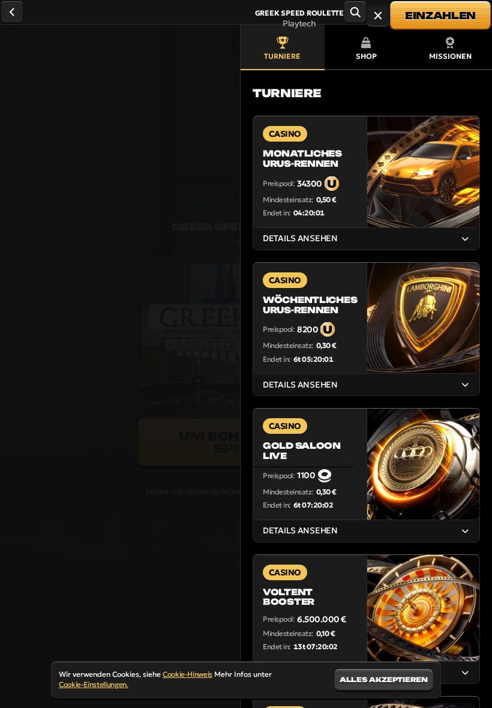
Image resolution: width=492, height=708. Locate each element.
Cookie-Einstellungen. (93, 684)
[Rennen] (378, 15)
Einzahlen (440, 16)
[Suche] (355, 12)
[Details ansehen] (465, 239)
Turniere (282, 56)
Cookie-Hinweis (187, 674)
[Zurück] (12, 12)
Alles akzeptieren (384, 680)
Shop (366, 56)
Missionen (450, 56)
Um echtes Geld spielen (246, 442)
